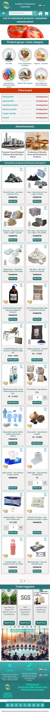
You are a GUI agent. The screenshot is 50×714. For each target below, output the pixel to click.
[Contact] (29, 665)
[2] (15, 627)
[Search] (34, 13)
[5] (27, 627)
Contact (29, 669)
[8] (39, 627)
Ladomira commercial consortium (7, 695)
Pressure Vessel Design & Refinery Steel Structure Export (13, 154)
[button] (3, 13)
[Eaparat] (38, 705)
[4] (23, 627)
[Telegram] (42, 705)
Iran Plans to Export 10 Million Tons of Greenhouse (9, 611)
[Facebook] (7, 705)
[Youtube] (12, 705)
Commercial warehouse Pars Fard (41, 610)
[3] (19, 627)
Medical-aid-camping (25, 83)
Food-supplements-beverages (25, 64)
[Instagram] (16, 705)
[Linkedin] (29, 705)
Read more (13, 201)
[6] (31, 627)
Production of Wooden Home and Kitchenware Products (37, 154)
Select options (13, 360)
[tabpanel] (9, 607)
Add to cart (37, 403)
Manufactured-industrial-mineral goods (9, 85)
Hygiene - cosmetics (41, 63)
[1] (11, 627)
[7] (35, 627)
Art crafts (9, 63)
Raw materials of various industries (41, 84)
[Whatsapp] (25, 705)
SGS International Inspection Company (25, 611)
